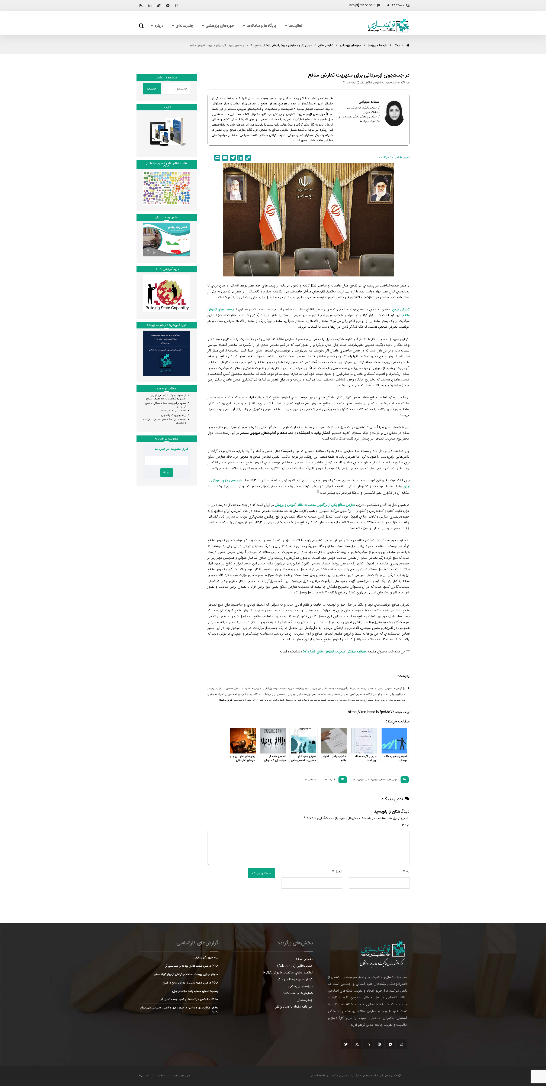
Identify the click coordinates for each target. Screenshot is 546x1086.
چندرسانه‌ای (305, 1000)
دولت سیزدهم (311, 780)
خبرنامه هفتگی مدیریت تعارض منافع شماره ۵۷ (334, 652)
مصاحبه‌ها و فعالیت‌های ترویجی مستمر (266, 433)
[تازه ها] (166, 132)
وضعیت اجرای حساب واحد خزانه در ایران (195, 991)
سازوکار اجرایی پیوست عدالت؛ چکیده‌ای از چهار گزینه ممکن (186, 974)
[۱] (404, 689)
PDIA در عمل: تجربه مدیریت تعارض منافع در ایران (190, 982)
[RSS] (140, 5)
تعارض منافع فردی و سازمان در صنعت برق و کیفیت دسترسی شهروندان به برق (179, 1009)
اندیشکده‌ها (329, 780)
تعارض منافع (304, 959)
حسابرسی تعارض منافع (173, 410)
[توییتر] (346, 1044)
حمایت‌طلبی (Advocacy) (295, 966)
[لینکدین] (149, 5)
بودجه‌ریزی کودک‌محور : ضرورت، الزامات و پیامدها (164, 421)
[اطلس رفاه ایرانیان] (166, 239)
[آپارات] (158, 5)
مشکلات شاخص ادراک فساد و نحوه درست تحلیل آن (189, 999)
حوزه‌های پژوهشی (300, 986)
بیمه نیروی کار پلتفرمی (173, 415)
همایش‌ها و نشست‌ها (298, 993)
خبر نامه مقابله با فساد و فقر (294, 1007)
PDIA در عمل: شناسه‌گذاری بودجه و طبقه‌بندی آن (191, 966)
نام (406, 872)
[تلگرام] (167, 5)
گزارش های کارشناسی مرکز (295, 979)
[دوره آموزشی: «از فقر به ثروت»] (166, 353)
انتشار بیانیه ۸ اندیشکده (313, 433)
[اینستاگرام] (176, 5)
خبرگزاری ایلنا (226, 700)
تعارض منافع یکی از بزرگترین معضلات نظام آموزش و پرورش (315, 505)
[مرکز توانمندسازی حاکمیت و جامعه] (388, 26)
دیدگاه (405, 825)
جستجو (151, 88)
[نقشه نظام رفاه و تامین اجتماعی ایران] (166, 188)
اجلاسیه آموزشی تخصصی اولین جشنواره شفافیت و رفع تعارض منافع (166, 397)
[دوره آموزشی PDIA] (166, 293)
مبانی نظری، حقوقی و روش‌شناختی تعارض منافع (375, 780)
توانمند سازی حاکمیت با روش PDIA (288, 973)
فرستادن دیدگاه (261, 873)
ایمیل (337, 872)
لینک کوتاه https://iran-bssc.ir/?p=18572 (379, 712)
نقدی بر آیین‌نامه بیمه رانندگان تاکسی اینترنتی (165, 405)
